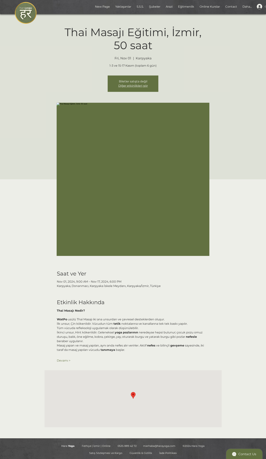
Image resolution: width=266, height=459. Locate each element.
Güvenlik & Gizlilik (141, 453)
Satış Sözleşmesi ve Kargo (105, 453)
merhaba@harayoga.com (159, 446)
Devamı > (63, 360)
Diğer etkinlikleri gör (133, 85)
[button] (154, 6)
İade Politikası (168, 453)
